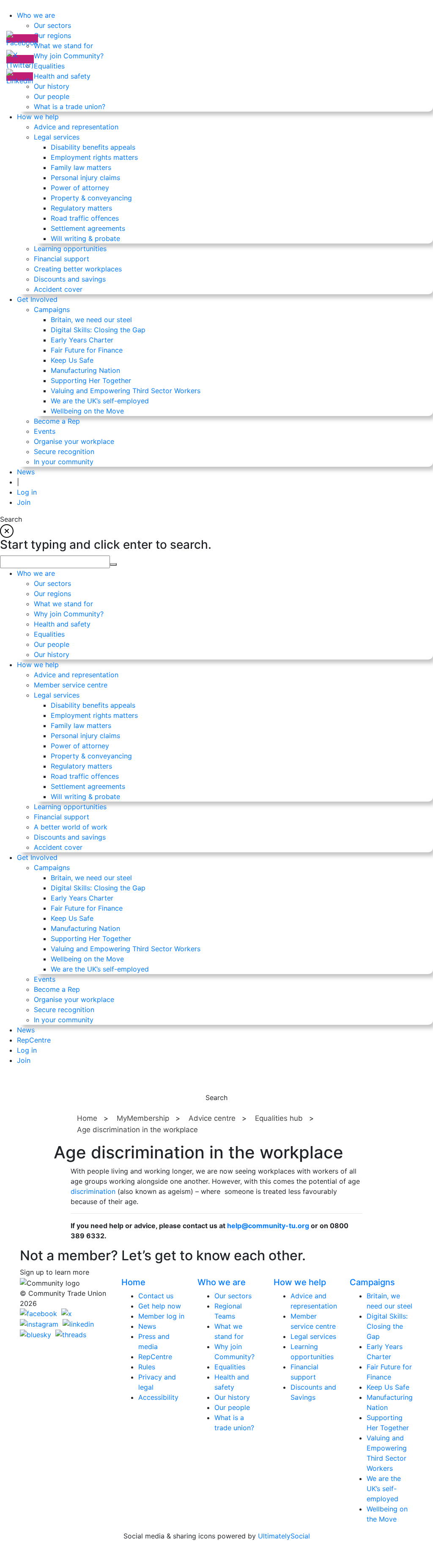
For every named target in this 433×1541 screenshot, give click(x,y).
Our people (232, 1407)
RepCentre (155, 1356)
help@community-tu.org (268, 1225)
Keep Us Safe (388, 1387)
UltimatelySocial (284, 1536)
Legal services (313, 1336)
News (147, 1326)
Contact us (155, 1296)
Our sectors (233, 1296)
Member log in (161, 1316)
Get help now (159, 1306)
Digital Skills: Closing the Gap (387, 1326)
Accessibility (158, 1397)
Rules (146, 1367)
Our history (232, 1397)
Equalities (229, 1367)
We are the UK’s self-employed (384, 1488)
